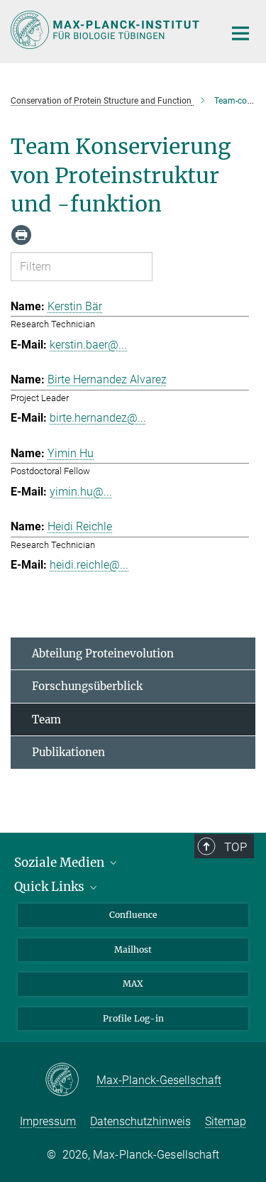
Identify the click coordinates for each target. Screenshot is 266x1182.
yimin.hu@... (81, 491)
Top (235, 847)
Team (46, 719)
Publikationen (68, 752)
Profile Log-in (133, 1018)
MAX (133, 983)
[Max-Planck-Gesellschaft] (70, 1080)
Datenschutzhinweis (140, 1121)
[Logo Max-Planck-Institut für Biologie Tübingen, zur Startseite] (106, 30)
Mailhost (133, 949)
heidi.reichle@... (89, 564)
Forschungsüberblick (87, 686)
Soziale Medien (60, 862)
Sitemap (225, 1121)
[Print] (21, 235)
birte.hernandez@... (98, 418)
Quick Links (50, 887)
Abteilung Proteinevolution (103, 653)
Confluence (133, 914)
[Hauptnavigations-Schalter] (240, 33)
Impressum (48, 1121)
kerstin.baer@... (88, 344)
